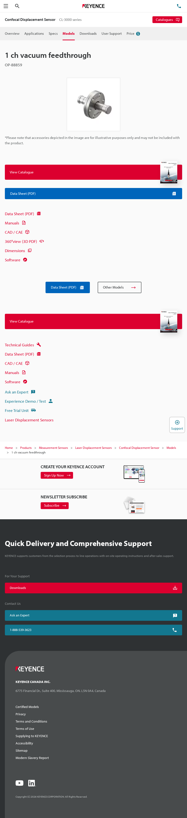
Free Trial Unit (17, 410)
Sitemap (22, 750)
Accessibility (24, 743)
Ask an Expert (16, 391)
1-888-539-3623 (20, 630)
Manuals (12, 222)
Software (12, 259)
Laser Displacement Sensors (29, 419)
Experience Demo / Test (25, 401)
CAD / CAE (14, 232)
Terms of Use (25, 728)
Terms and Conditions (31, 721)
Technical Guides (19, 344)
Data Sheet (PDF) (19, 213)
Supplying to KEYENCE (32, 736)
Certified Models (27, 707)
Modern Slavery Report (32, 758)
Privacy (21, 714)
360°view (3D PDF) (21, 241)
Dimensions (15, 250)
